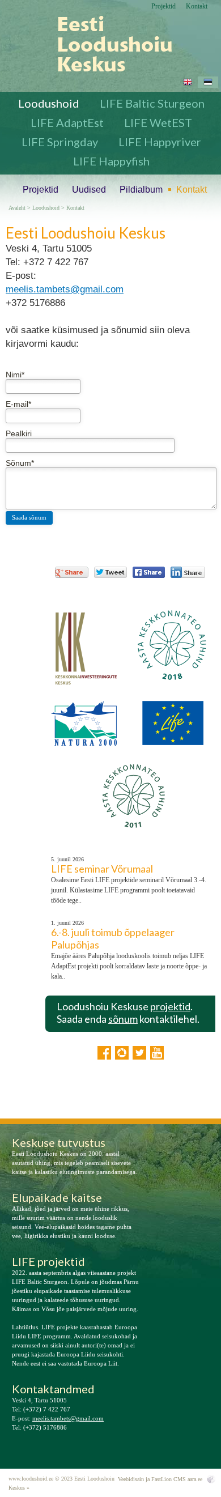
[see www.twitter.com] (139, 1053)
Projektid (163, 6)
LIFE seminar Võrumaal (102, 868)
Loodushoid (48, 103)
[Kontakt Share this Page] (188, 572)
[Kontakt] (106, 44)
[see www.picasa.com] (122, 1053)
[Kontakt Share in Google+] (71, 572)
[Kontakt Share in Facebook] (149, 572)
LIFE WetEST (158, 122)
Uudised (89, 189)
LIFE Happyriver (159, 141)
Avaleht (17, 208)
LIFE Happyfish (111, 161)
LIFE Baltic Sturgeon (152, 103)
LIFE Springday (60, 141)
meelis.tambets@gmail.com (65, 289)
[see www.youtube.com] (157, 1053)
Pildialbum (141, 189)
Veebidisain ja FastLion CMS (152, 1479)
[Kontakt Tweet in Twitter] (110, 572)
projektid (170, 1006)
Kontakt (196, 6)
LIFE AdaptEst (67, 122)
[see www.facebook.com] (104, 1053)
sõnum (123, 1019)
